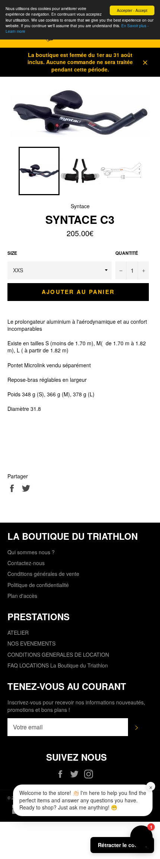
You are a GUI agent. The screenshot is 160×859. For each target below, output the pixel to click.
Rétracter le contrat (122, 845)
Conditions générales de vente (43, 573)
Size (12, 253)
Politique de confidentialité (38, 585)
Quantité (126, 253)
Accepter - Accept (132, 10)
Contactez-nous (26, 563)
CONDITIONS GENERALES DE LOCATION (58, 654)
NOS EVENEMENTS (31, 643)
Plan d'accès (22, 595)
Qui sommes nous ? (31, 552)
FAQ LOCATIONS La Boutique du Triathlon (57, 665)
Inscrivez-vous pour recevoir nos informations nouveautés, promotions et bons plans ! (76, 706)
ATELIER (18, 632)
